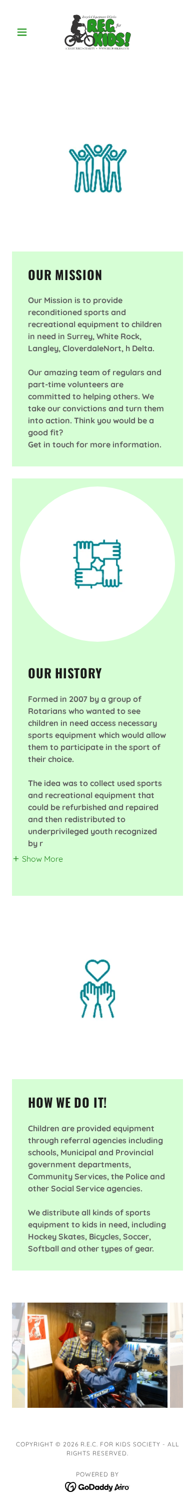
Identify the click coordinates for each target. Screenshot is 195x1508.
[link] (98, 32)
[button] (25, 32)
